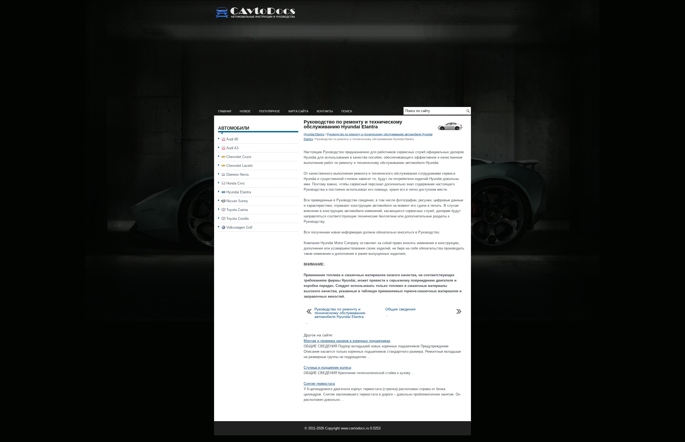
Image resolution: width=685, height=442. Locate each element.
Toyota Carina (237, 210)
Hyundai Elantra (314, 134)
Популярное (269, 111)
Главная (224, 111)
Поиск (346, 111)
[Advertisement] (342, 66)
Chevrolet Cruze (238, 157)
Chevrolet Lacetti (239, 166)
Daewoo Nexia (237, 174)
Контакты (325, 111)
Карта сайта (298, 111)
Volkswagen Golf (239, 227)
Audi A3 (232, 148)
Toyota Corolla (237, 219)
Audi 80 (232, 139)
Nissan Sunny (237, 201)
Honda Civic (235, 183)
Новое (245, 111)
